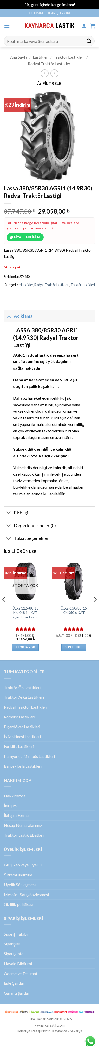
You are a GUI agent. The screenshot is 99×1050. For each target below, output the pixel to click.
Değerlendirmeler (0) (35, 525)
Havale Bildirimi (18, 963)
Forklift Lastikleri (19, 746)
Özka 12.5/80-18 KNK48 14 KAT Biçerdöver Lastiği (25, 612)
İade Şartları (14, 983)
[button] (7, 25)
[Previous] (4, 609)
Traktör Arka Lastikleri (24, 697)
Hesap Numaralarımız (23, 825)
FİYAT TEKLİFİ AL (27, 237)
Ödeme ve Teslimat (20, 973)
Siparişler (12, 943)
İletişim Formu (16, 815)
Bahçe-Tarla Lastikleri (23, 765)
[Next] (95, 609)
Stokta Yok (25, 647)
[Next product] (44, 73)
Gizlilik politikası (18, 904)
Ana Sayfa (18, 57)
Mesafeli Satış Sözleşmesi (26, 894)
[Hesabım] (84, 25)
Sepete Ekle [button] (73, 647)
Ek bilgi (21, 512)
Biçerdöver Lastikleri (22, 726)
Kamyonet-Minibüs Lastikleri (29, 756)
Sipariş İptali (14, 953)
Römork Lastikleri (19, 716)
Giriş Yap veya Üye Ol (23, 864)
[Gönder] (89, 41)
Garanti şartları (17, 993)
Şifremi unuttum (18, 874)
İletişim (36, 13)
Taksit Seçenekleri (32, 538)
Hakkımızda (14, 795)
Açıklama (23, 316)
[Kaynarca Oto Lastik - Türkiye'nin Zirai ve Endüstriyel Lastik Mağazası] (49, 25)
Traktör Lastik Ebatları (24, 835)
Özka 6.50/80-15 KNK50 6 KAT (74, 610)
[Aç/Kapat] (9, 315)
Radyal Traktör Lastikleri (49, 63)
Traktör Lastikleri (69, 57)
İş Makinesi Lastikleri (22, 736)
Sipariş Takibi (58, 13)
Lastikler (40, 57)
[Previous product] (54, 73)
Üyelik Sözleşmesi (20, 884)
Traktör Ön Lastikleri (22, 687)
